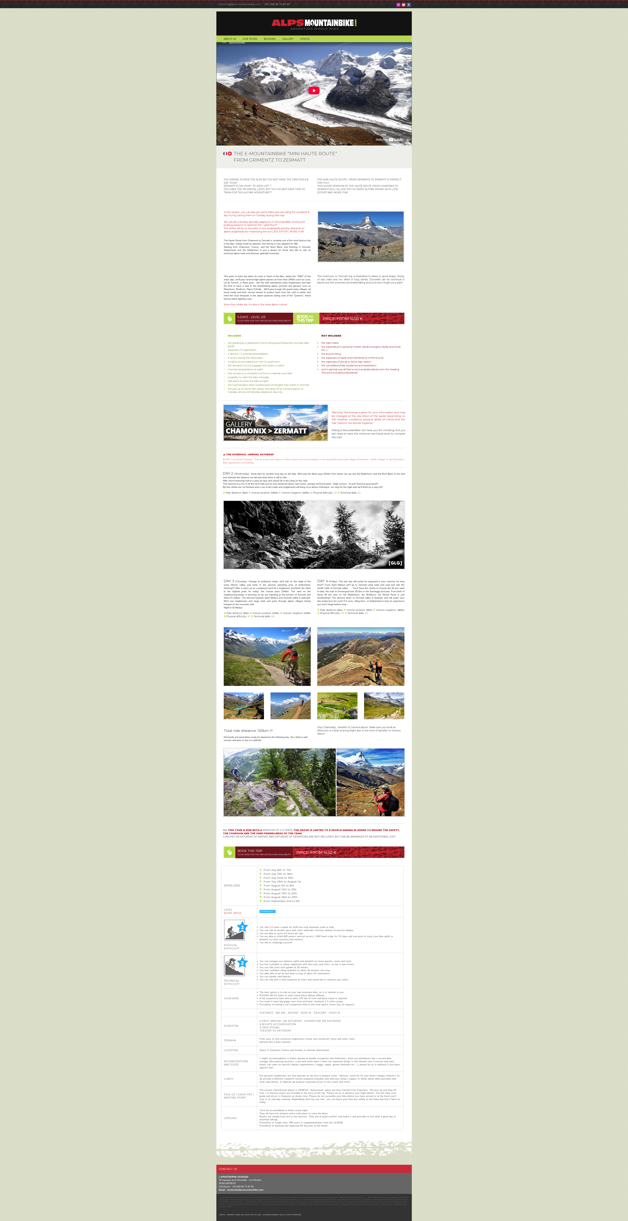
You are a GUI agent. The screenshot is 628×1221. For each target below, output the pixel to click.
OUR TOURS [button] (250, 38)
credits (222, 1215)
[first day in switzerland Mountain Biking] (267, 656)
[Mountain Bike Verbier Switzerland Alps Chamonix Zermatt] (360, 656)
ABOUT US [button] (230, 38)
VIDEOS (305, 38)
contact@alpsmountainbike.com (239, 4)
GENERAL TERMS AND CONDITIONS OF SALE (244, 1215)
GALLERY (288, 38)
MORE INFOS (233, 913)
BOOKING (270, 38)
